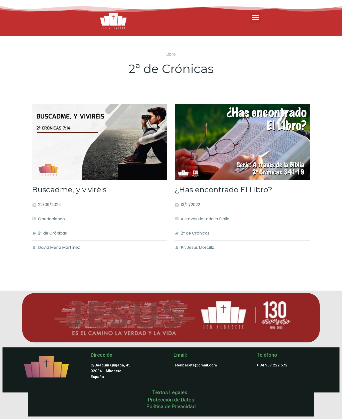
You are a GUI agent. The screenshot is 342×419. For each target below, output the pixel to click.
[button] (255, 17)
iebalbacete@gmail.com (195, 365)
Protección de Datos (171, 400)
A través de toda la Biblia (205, 219)
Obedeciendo (51, 219)
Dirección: (102, 355)
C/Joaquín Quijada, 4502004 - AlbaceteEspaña (110, 371)
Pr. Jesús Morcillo (197, 247)
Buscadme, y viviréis (69, 189)
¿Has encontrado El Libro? (223, 189)
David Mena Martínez (59, 247)
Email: (180, 355)
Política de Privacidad (171, 406)
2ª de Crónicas (52, 233)
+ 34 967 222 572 (272, 365)
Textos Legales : (171, 392)
